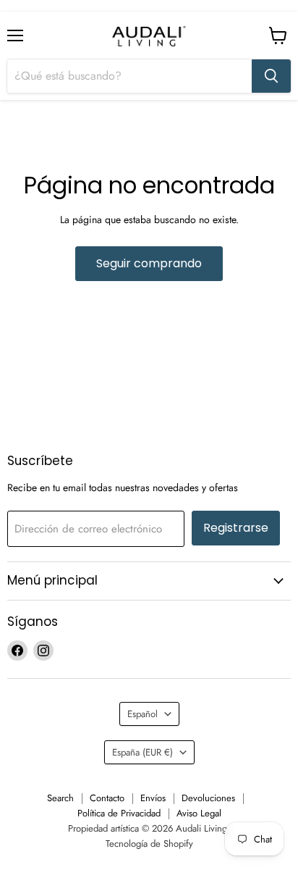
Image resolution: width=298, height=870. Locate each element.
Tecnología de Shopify (149, 843)
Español (142, 714)
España (142, 752)
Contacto (107, 798)
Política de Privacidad (119, 813)
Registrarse (235, 527)
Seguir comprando (149, 263)
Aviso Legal (198, 813)
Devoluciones (208, 798)
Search (60, 798)
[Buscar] (271, 76)
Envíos (153, 798)
